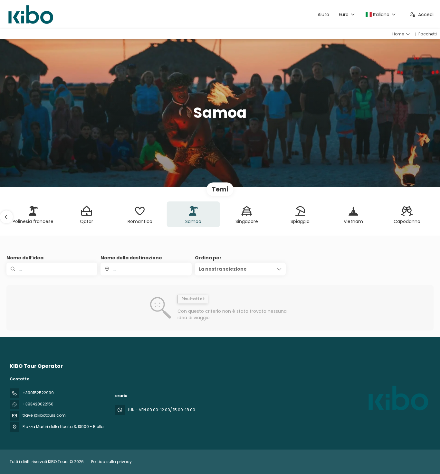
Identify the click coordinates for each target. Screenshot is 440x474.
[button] (6, 216)
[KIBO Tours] (397, 398)
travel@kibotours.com (44, 415)
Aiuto (323, 14)
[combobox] (145, 269)
